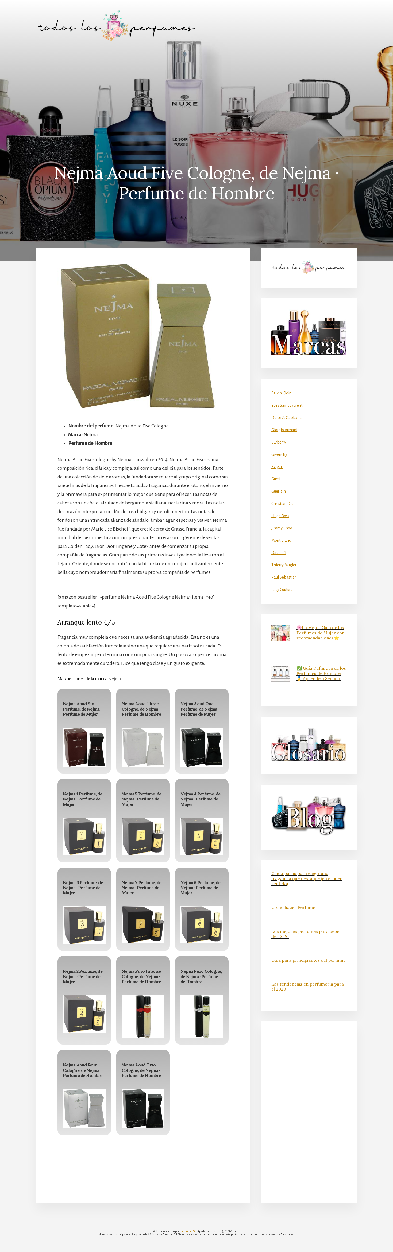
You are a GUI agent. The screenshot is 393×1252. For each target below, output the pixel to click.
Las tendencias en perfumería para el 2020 (307, 986)
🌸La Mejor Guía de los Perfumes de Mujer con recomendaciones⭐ (320, 632)
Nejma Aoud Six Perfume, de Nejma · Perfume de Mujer (82, 708)
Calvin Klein (281, 393)
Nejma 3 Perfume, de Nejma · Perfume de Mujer (83, 887)
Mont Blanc (281, 540)
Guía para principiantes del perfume (308, 960)
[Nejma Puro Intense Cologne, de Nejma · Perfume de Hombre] (143, 1016)
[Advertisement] (196, 91)
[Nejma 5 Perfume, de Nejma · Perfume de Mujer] (143, 836)
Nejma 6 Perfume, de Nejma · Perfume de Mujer (200, 887)
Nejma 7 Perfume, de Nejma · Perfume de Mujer (141, 887)
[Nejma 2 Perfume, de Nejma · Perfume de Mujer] (84, 1013)
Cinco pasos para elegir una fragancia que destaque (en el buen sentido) (306, 878)
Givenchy (279, 454)
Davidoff (278, 553)
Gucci (275, 479)
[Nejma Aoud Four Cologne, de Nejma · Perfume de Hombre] (84, 1108)
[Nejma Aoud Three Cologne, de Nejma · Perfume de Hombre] (143, 747)
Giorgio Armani (284, 430)
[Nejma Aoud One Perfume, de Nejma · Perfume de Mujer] (201, 747)
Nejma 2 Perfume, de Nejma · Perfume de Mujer (82, 976)
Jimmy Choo (281, 528)
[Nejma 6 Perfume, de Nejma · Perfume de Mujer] (201, 925)
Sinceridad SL (188, 1231)
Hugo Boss (280, 516)
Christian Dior (283, 503)
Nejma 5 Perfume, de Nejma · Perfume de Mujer (141, 799)
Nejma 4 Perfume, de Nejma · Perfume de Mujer (200, 799)
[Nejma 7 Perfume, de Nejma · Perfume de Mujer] (143, 925)
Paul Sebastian (284, 577)
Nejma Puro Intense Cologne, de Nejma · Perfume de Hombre (141, 976)
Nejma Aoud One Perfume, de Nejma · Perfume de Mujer (199, 708)
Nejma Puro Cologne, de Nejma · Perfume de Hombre (201, 976)
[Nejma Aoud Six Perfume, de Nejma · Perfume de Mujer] (84, 747)
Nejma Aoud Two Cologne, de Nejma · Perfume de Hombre (141, 1070)
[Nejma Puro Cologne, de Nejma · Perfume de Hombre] (201, 1016)
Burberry (278, 442)
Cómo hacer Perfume (293, 907)
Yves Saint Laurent (286, 405)
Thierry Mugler (283, 565)
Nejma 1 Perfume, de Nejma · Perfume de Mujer (82, 799)
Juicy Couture (282, 589)
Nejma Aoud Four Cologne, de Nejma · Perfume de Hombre (82, 1070)
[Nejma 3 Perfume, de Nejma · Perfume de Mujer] (84, 925)
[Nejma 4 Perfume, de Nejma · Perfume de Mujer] (201, 836)
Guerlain (278, 491)
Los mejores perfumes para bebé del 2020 (305, 934)
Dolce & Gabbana (286, 417)
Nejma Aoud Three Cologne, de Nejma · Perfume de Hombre (141, 708)
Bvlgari (277, 467)
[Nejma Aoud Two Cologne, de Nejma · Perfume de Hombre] (143, 1108)
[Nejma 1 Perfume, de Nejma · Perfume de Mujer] (84, 836)
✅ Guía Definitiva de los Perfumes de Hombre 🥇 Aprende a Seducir (321, 673)
